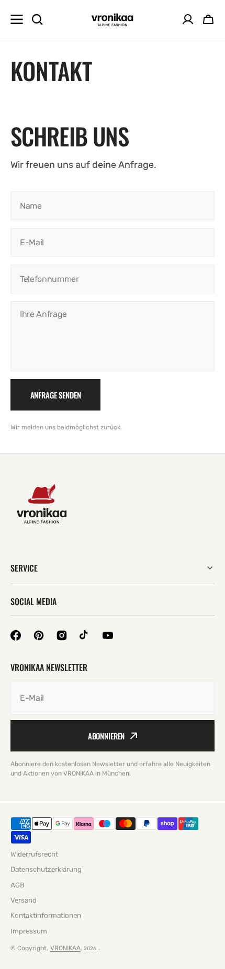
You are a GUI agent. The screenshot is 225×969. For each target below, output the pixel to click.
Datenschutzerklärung (46, 869)
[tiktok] (84, 635)
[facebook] (15, 635)
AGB (17, 885)
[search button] (37, 19)
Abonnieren (106, 736)
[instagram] (61, 635)
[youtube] (107, 635)
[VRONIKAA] (112, 19)
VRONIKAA (65, 948)
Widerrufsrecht (34, 854)
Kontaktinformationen (45, 915)
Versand (23, 900)
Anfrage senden (55, 395)
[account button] (188, 19)
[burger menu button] (16, 19)
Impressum (28, 931)
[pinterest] (38, 635)
